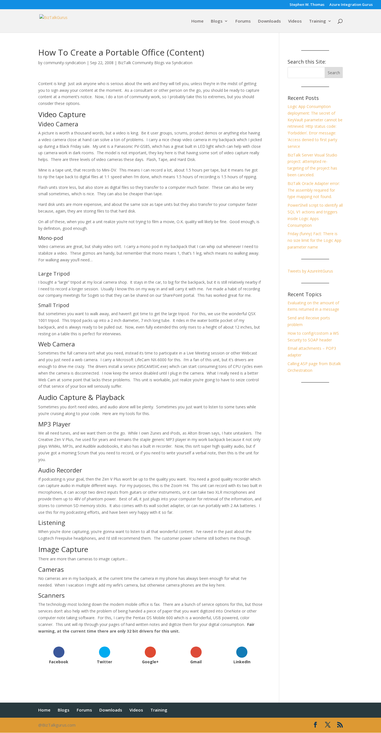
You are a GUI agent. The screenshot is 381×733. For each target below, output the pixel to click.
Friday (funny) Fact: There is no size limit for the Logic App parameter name (314, 240)
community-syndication (65, 62)
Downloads (269, 21)
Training (317, 21)
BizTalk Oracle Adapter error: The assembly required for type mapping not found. (314, 190)
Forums (243, 21)
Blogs (217, 21)
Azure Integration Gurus (351, 5)
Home (197, 21)
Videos (295, 21)
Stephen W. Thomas (307, 5)
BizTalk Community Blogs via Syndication (155, 62)
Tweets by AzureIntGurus (310, 271)
